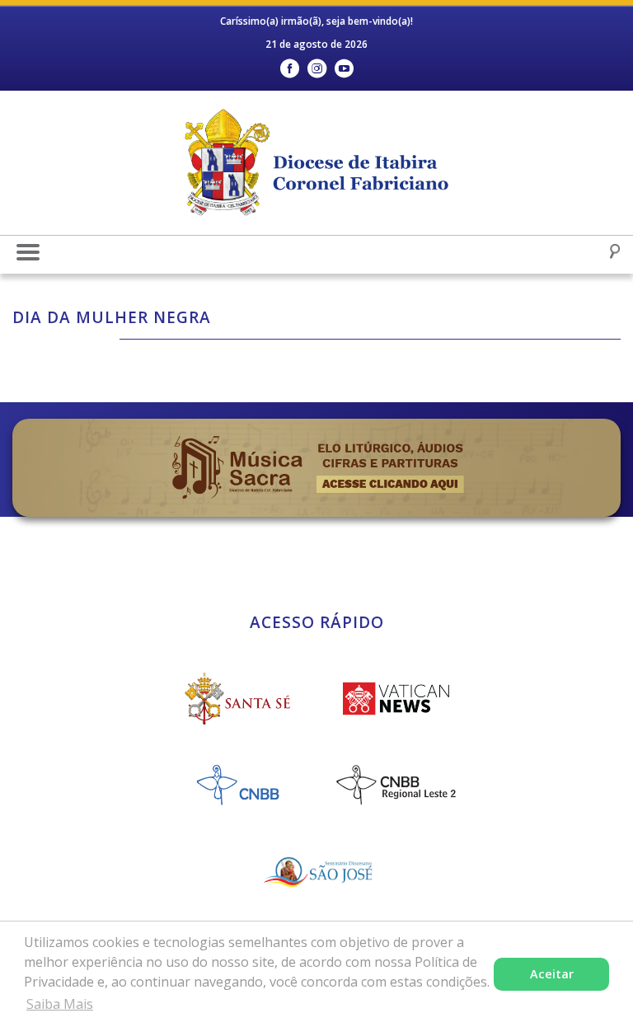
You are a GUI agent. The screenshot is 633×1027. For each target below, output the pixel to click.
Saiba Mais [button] (59, 1004)
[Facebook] (289, 69)
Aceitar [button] (552, 974)
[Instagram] (317, 69)
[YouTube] (344, 69)
